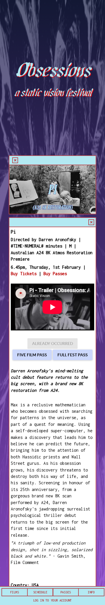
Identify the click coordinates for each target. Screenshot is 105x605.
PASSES (65, 592)
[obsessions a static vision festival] (52, 24)
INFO (91, 592)
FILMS (14, 592)
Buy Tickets (23, 273)
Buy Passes (55, 273)
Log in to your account (52, 600)
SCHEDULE (40, 592)
